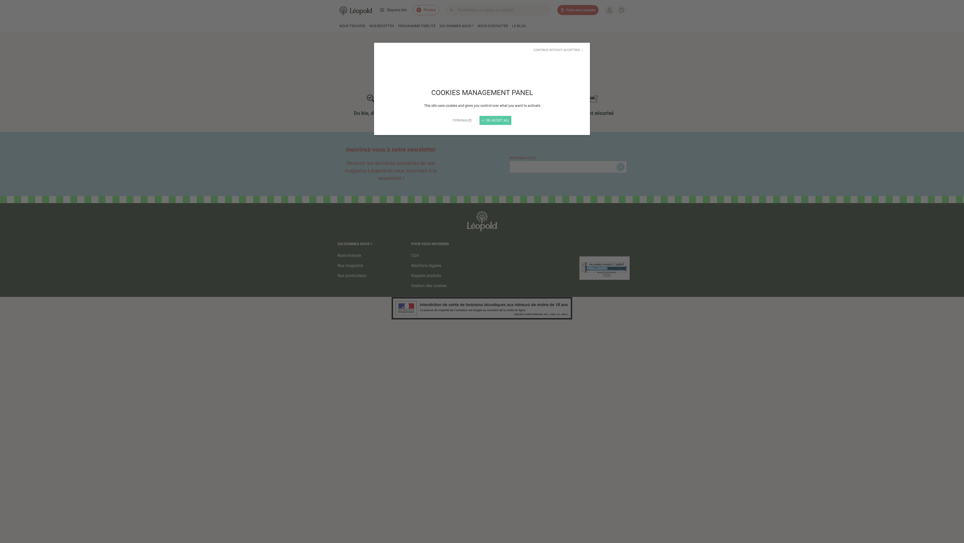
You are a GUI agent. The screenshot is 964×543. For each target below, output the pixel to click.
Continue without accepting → (559, 50)
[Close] (482, 271)
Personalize (462, 120)
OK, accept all (497, 120)
